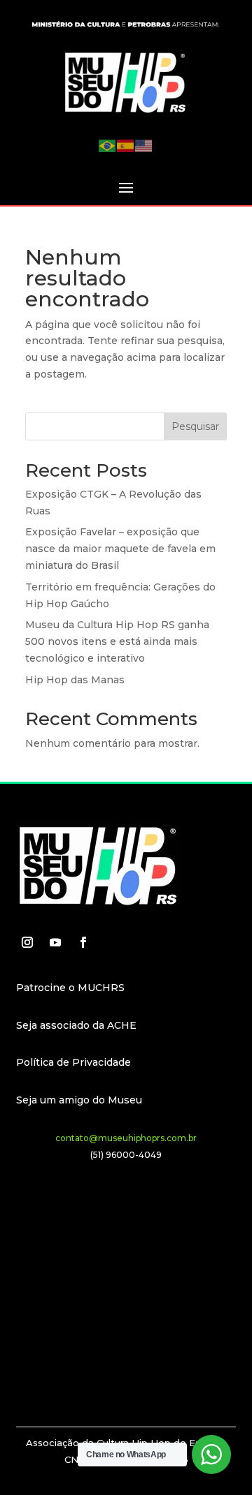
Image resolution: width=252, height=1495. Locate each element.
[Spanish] (126, 145)
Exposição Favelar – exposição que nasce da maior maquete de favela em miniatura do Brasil (120, 549)
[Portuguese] (108, 145)
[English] (144, 145)
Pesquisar (195, 426)
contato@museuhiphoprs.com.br (126, 1138)
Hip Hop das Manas (75, 680)
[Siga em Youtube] (55, 942)
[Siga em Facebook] (83, 942)
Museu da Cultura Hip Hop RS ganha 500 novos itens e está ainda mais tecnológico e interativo (117, 641)
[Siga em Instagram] (27, 942)
